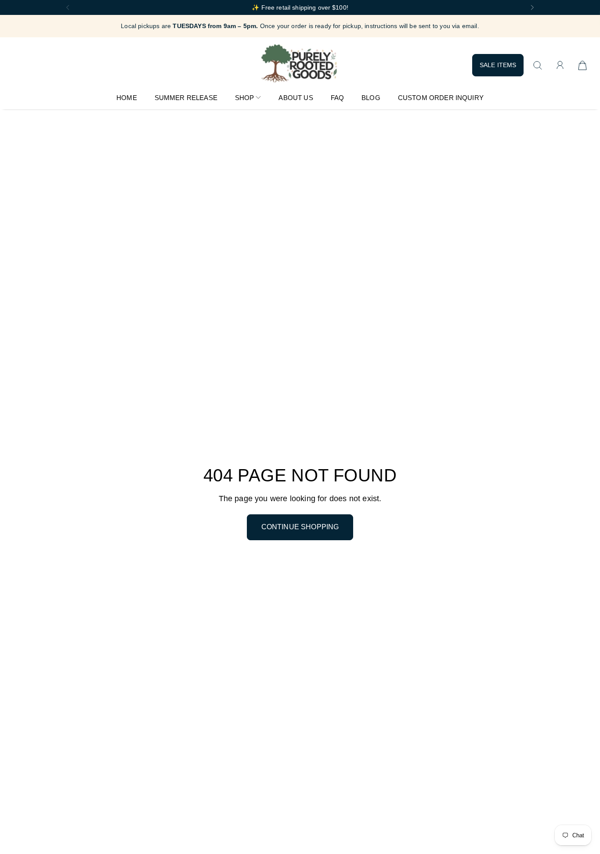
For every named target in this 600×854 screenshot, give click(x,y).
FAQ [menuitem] (337, 97)
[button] (67, 7)
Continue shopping (300, 527)
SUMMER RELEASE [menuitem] (186, 97)
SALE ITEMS (498, 64)
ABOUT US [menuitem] (295, 97)
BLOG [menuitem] (370, 97)
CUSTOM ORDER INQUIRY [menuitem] (441, 97)
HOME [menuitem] (126, 97)
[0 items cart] (582, 65)
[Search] (537, 65)
